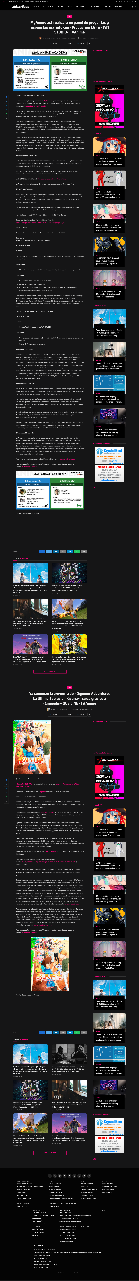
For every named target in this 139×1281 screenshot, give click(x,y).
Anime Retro (21, 1206)
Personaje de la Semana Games (61, 1198)
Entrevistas (37, 1227)
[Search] (135, 7)
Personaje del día (39, 1224)
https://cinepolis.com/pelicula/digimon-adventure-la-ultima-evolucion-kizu (48, 862)
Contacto (38, 1247)
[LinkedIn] (6, 105)
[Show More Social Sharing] (89, 43)
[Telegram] (6, 110)
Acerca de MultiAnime (42, 1255)
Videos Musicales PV (89, 1195)
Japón (70, 7)
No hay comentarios (94, 38)
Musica (60, 7)
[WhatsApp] (6, 114)
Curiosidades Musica (89, 1189)
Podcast (108, 7)
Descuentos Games (56, 1192)
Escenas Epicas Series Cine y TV (71, 1221)
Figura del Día (37, 1221)
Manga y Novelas (23, 1189)
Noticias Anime (38, 7)
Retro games (54, 1206)
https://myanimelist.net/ (66, 459)
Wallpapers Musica (88, 1198)
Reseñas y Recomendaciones (43, 1215)
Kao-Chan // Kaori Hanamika (45, 1250)
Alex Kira (47, 38)
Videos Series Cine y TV (67, 1229)
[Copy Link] (6, 118)
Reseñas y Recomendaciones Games (62, 1204)
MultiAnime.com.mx (28, 467)
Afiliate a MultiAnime (42, 1261)
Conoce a (84, 1186)
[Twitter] (6, 101)
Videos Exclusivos (39, 1212)
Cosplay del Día (38, 1229)
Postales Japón (108, 1189)
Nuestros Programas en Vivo (45, 1264)
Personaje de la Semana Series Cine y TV (74, 1227)
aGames (99, 360)
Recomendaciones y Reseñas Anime (30, 1186)
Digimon (42, 792)
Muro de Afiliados (41, 1258)
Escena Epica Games (56, 1201)
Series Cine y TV (65, 1212)
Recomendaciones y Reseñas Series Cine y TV (76, 1215)
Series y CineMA (94, 7)
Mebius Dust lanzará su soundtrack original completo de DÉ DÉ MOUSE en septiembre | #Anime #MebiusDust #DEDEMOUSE (67, 587)
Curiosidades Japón (109, 1186)
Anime (69, 16)
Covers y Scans (23, 1204)
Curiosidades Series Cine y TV (70, 1218)
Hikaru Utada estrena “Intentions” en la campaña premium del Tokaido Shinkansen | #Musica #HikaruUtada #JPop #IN (30, 623)
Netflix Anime (22, 1195)
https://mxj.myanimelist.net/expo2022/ (51, 179)
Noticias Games (55, 1183)
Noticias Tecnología (67, 1235)
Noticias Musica (87, 1183)
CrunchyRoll (22, 1192)
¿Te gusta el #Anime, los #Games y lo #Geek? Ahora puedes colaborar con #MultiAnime (68, 1252)
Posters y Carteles (66, 1232)
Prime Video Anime (24, 1198)
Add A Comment (50, 671)
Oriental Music (87, 1192)
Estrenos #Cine (65, 1224)
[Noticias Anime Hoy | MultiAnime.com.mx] (20, 6)
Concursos (36, 1218)
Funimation (21, 1201)
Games (50, 7)
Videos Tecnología (66, 1241)
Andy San (55, 709)
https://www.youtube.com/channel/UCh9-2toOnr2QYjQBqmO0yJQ (40, 223)
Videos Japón (107, 1192)
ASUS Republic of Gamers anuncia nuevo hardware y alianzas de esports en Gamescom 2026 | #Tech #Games (107, 432)
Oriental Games (55, 1189)
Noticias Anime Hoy (24, 1183)
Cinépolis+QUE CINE (24, 784)
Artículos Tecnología (67, 1238)
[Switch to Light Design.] (132, 7)
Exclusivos (80, 7)
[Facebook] (6, 97)
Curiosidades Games (56, 1195)
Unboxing (35, 1235)
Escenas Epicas (38, 1232)
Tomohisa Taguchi (47, 812)
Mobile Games (54, 1186)
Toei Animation (50, 851)
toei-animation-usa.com (42, 925)
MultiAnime (118, 7)
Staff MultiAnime (41, 1267)
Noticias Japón (108, 1183)
